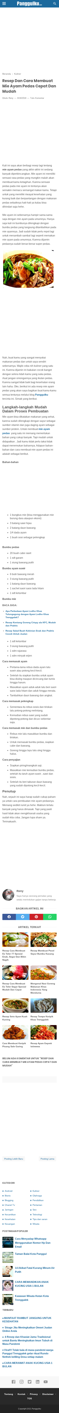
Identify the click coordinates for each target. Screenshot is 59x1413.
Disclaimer (47, 1394)
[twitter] (22, 917)
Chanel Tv (10, 1205)
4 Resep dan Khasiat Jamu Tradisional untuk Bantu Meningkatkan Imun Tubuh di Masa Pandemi (27, 1340)
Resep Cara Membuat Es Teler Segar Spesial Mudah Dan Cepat (14, 986)
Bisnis (8, 1195)
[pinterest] (36, 917)
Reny (11, 98)
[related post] (15, 939)
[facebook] (9, 917)
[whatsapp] (50, 917)
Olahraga (37, 1195)
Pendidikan (38, 1200)
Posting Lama (47, 1159)
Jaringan (9, 1209)
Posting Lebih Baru (13, 1159)
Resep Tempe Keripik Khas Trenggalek (42, 1018)
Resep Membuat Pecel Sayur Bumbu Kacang (42, 952)
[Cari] (55, 4)
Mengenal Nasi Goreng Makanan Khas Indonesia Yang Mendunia (43, 988)
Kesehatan (10, 1219)
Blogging (9, 1200)
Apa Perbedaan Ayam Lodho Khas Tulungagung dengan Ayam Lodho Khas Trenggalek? (27, 614)
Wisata (36, 1224)
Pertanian (37, 1205)
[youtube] (45, 1383)
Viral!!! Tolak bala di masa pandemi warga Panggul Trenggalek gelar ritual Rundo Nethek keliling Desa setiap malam (27, 1353)
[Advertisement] (29, 40)
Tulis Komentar (37, 98)
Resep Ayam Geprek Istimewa (41, 1045)
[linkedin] (37, 1383)
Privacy (34, 1394)
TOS (29, 1398)
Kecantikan (10, 1214)
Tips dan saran (40, 1219)
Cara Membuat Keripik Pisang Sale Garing (14, 1045)
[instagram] (21, 1383)
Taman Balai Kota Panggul (31, 1254)
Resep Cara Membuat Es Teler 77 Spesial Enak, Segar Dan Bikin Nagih (14, 955)
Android (8, 1191)
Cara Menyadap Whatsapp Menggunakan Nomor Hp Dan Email (33, 1242)
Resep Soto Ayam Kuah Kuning (14, 1018)
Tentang (8, 1394)
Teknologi (37, 1214)
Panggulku (41, 394)
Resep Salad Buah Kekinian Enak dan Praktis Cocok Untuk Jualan (30, 632)
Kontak (21, 1394)
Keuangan (10, 1224)
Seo (35, 1209)
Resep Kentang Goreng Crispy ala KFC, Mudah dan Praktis (31, 624)
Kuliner (36, 1191)
